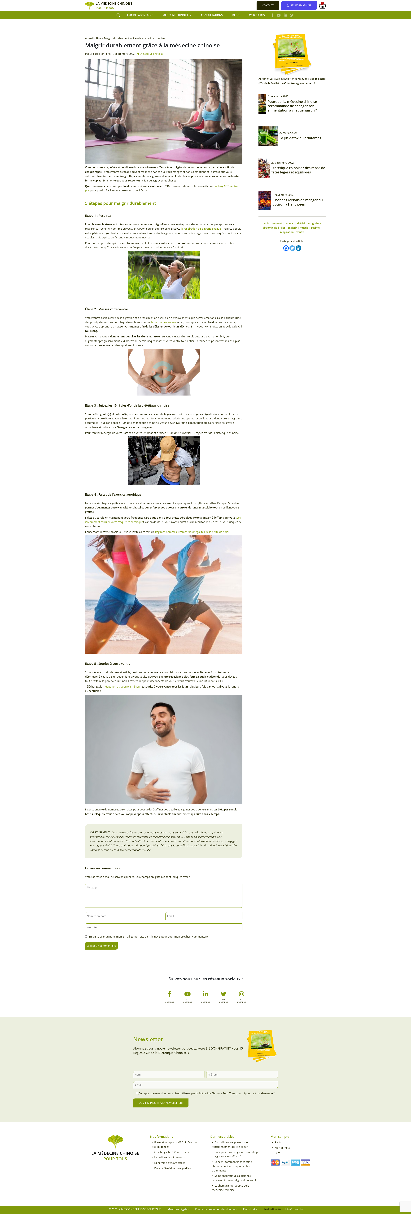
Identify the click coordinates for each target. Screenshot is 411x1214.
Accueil (89, 38)
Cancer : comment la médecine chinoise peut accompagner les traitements (232, 1166)
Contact (268, 5)
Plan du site (250, 1209)
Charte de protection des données (216, 1209)
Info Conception (294, 1209)
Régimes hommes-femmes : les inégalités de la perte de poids (192, 532)
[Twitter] (292, 248)
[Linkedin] (298, 248)
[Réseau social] (169, 995)
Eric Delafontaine (140, 15)
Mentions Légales (178, 1209)
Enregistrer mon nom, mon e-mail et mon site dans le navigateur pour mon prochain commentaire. (149, 936)
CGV (277, 1153)
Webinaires (257, 15)
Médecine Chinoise (176, 15)
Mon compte (282, 1147)
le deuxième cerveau (163, 322)
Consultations (212, 15)
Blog (236, 15)
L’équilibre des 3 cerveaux (169, 1157)
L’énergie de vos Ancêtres (169, 1163)
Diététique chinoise (151, 54)
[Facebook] (286, 248)
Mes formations (300, 5)
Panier (279, 1142)
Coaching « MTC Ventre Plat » (171, 1152)
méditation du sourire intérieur (122, 686)
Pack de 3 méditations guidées (172, 1168)
